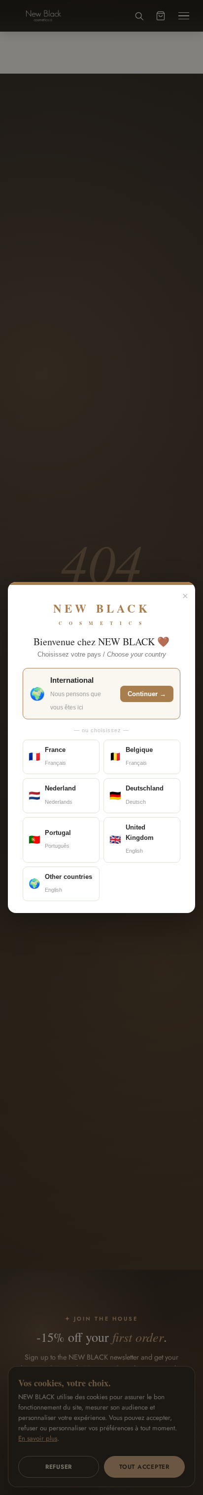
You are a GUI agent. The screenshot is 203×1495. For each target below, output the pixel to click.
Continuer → (147, 694)
